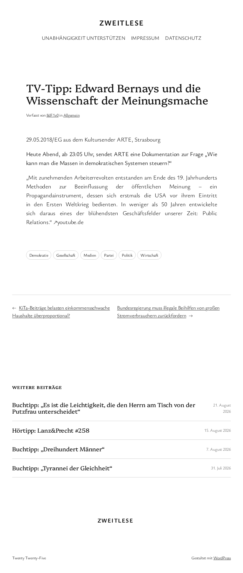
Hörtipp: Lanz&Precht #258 (50, 430)
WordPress (222, 558)
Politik (127, 255)
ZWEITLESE (121, 23)
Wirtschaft (149, 255)
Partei (109, 255)
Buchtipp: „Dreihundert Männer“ (58, 449)
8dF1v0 (53, 115)
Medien (90, 255)
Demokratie (38, 255)
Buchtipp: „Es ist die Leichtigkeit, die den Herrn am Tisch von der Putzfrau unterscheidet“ (103, 408)
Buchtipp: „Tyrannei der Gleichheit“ (62, 468)
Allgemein (71, 115)
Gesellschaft (65, 255)
